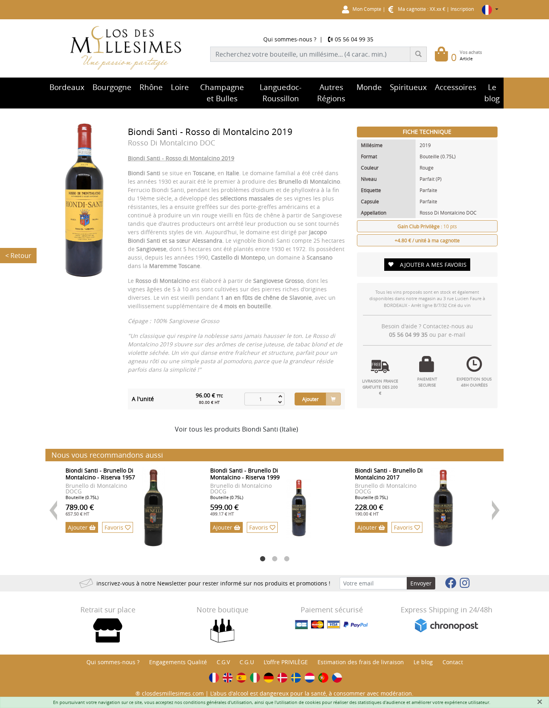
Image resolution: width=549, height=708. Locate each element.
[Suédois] (296, 678)
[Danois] (282, 678)
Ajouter (310, 399)
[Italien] (255, 678)
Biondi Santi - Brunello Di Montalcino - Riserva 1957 (100, 474)
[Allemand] (269, 678)
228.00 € (369, 509)
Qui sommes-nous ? (289, 39)
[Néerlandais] (310, 678)
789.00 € (80, 509)
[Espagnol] (241, 678)
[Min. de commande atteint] (280, 402)
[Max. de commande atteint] (280, 396)
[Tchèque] (337, 678)
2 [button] (274, 559)
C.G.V (223, 662)
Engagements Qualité (178, 662)
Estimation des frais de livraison (361, 662)
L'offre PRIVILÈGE (286, 662)
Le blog (423, 662)
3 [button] (287, 559)
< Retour (18, 255)
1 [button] (262, 559)
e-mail (457, 334)
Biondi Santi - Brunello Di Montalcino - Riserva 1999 (245, 474)
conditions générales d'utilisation (217, 702)
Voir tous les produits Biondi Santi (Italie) (236, 429)
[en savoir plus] (153, 508)
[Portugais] (323, 678)
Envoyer (421, 583)
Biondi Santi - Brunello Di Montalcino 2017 (389, 474)
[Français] (214, 678)
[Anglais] (228, 678)
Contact (452, 662)
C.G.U (247, 662)
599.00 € (224, 509)
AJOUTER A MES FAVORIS (433, 264)
